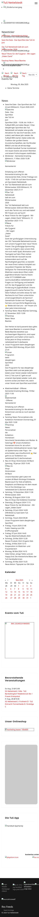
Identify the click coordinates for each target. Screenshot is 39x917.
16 (23, 592)
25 (31, 595)
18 (31, 592)
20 (11, 595)
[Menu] (36, 3)
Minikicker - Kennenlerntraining (15, 36)
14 (15, 592)
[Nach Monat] (6, 74)
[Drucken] (5, 69)
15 (19, 592)
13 (11, 592)
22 (19, 595)
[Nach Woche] (15, 74)
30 (23, 598)
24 (27, 595)
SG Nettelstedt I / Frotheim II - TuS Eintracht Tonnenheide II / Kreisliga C (19, 704)
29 (19, 598)
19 (6, 595)
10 (27, 589)
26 (6, 598)
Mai (17, 580)
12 (6, 592)
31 (27, 598)
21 (15, 595)
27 (11, 598)
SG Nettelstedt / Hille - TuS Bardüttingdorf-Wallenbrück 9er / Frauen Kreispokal (18, 694)
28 (15, 598)
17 (27, 592)
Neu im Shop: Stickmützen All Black (19, 461)
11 (31, 589)
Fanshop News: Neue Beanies (14, 60)
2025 (21, 580)
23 (23, 595)
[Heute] (23, 74)
